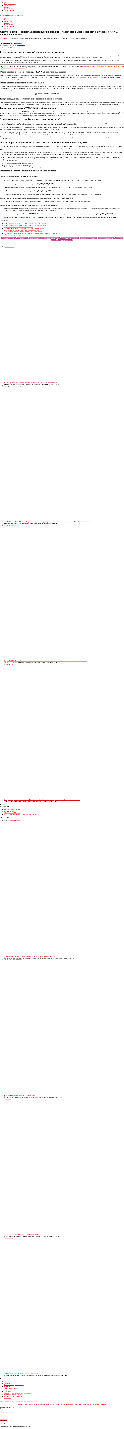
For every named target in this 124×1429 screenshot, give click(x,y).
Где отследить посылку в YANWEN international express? (22, 230)
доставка (101, 66)
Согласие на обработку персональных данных (18, 1393)
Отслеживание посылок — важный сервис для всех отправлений (25, 223)
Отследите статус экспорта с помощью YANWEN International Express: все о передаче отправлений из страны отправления (42, 800)
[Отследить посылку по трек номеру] (12, 15)
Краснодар (96, 1404)
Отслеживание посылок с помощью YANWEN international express (25, 225)
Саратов (103, 1404)
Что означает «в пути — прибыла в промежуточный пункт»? (23, 231)
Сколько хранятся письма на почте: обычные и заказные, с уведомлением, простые (29, 956)
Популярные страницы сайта (13, 1394)
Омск (84, 1404)
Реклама (6, 1390)
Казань (58, 1404)
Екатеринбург (50, 1404)
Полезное (7, 7)
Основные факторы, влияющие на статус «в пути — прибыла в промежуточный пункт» (32, 233)
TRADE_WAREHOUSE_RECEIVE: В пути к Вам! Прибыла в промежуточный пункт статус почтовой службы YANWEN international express (48, 522)
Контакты (7, 1383)
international (85, 66)
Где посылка (4, 38)
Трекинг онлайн (9, 10)
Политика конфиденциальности (14, 1385)
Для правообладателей (11, 1388)
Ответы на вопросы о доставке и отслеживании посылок (22, 235)
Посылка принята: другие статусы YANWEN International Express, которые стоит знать (30, 382)
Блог (5, 1381)
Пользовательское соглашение (13, 1396)
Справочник (7, 1391)
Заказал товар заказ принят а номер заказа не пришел (20, 814)
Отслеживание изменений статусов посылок (18, 227)
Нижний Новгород (67, 1404)
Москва (20, 1404)
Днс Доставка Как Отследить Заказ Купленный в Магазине (22, 1234)
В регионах (7, 1398)
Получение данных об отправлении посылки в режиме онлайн (24, 228)
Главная (6, 2)
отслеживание (111, 66)
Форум (6, 12)
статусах (22, 68)
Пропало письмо (9, 811)
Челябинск (77, 1404)
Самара (89, 1404)
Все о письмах (8, 5)
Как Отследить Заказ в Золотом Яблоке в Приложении (21, 1374)
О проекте (7, 1386)
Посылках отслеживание (10, 68)
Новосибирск (40, 1404)
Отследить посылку (10, 4)
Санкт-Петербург (29, 1404)
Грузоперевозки (8, 9)
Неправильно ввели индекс (12, 809)
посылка (121, 66)
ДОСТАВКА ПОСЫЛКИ (12, 813)
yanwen (94, 66)
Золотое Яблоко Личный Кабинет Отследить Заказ (19, 1095)
